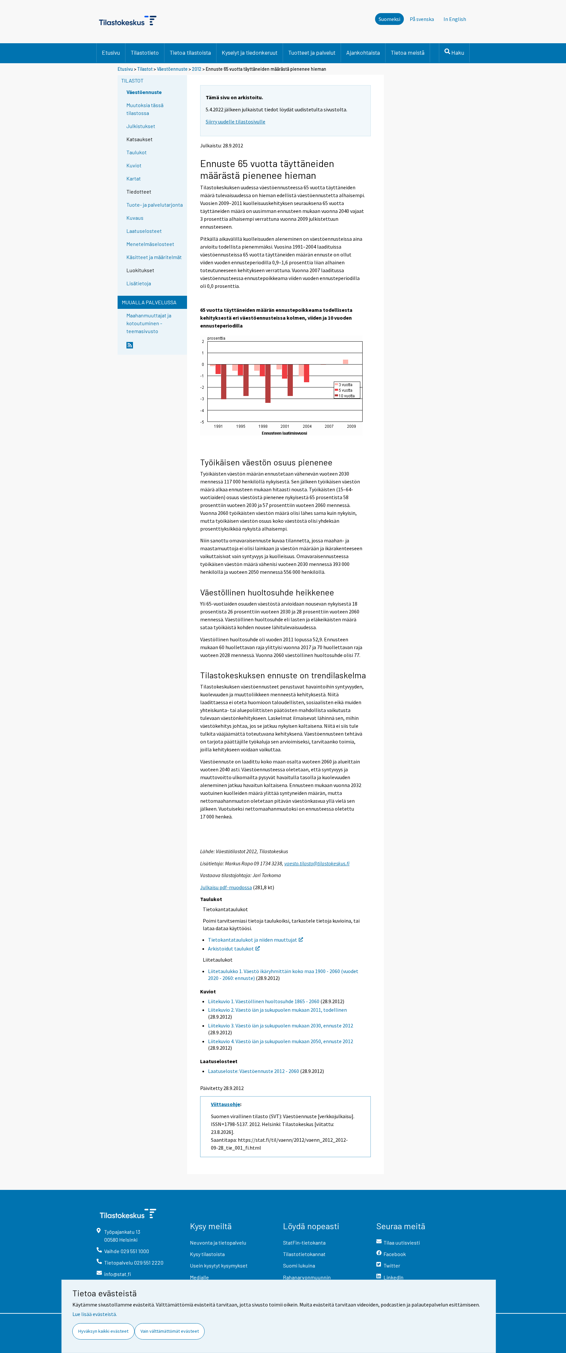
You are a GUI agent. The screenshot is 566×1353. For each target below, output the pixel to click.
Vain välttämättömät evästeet (170, 1331)
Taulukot (136, 152)
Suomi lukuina (299, 1265)
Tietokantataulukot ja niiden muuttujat (252, 939)
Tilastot (145, 69)
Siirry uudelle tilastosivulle (235, 121)
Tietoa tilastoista (190, 52)
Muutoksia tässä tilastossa (144, 109)
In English (454, 19)
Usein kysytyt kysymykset (219, 1265)
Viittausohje (225, 1104)
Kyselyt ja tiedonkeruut (249, 52)
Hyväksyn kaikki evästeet (103, 1331)
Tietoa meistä (407, 52)
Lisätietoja (138, 283)
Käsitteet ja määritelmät (154, 257)
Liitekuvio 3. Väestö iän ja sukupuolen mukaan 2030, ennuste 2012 (280, 1025)
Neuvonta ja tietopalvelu (218, 1242)
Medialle (199, 1277)
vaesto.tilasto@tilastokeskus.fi (316, 863)
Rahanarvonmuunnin (307, 1277)
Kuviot (134, 165)
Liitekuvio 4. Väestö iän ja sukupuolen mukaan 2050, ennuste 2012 (280, 1041)
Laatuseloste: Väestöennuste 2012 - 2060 (253, 1071)
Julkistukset (140, 126)
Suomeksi (389, 19)
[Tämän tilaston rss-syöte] (155, 348)
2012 (196, 69)
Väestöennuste (172, 69)
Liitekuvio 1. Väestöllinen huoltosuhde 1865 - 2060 (263, 1001)
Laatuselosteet (144, 231)
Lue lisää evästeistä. (94, 1314)
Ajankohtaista (363, 52)
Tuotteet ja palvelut (311, 52)
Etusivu (111, 52)
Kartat (133, 178)
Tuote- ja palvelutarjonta (154, 204)
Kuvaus (134, 218)
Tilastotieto (145, 52)
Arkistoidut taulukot (231, 948)
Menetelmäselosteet (150, 244)
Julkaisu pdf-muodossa (226, 887)
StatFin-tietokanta (304, 1242)
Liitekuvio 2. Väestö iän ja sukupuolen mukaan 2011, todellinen (277, 1009)
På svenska (422, 19)
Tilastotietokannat (304, 1254)
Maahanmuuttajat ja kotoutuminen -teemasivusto (148, 323)
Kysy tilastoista (207, 1254)
